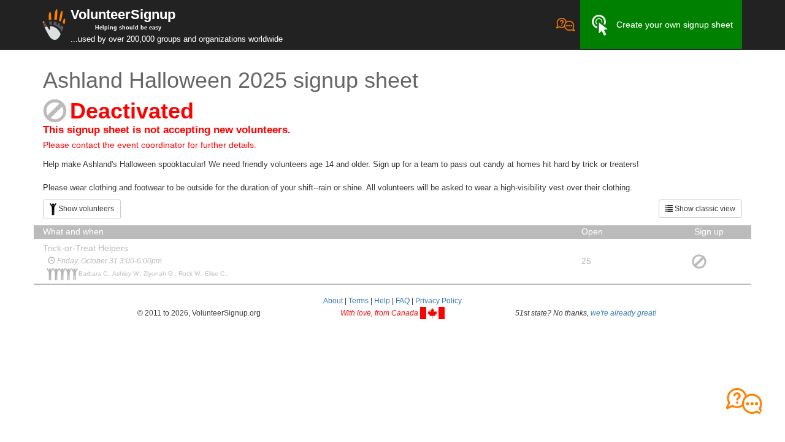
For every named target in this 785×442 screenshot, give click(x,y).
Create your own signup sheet (674, 24)
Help (382, 301)
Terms (358, 301)
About (333, 301)
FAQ (403, 301)
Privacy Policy (438, 301)
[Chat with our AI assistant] (565, 24)
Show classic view (704, 208)
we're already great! (623, 313)
